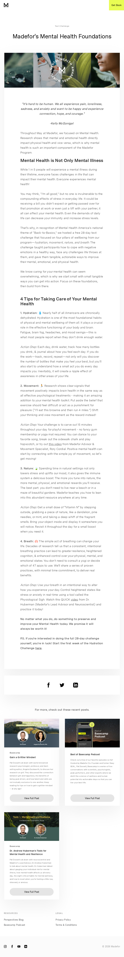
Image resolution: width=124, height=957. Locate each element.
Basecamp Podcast (14, 925)
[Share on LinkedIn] (75, 685)
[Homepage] (6, 5)
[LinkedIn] (25, 946)
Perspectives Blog (14, 919)
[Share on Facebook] (48, 685)
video (74, 599)
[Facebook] (12, 946)
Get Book (116, 5)
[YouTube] (18, 946)
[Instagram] (5, 946)
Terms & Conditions (66, 925)
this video (55, 444)
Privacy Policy (63, 919)
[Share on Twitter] (62, 685)
